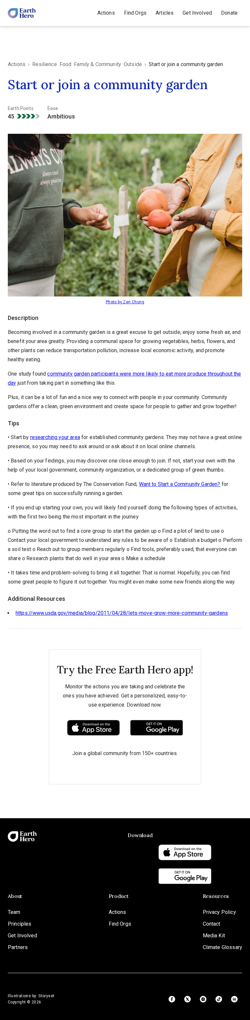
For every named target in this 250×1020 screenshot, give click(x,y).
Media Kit (214, 935)
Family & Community (97, 64)
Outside (133, 64)
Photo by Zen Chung (125, 302)
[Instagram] (203, 999)
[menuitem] (106, 13)
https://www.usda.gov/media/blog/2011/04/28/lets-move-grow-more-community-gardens (122, 613)
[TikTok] (219, 999)
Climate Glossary (222, 947)
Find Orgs (135, 13)
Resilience (44, 64)
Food (66, 64)
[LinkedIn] (234, 999)
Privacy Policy (219, 912)
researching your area (55, 437)
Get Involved (197, 13)
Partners (18, 947)
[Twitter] (187, 999)
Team (14, 912)
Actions (106, 13)
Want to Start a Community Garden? (179, 484)
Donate (229, 13)
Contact (211, 924)
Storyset (46, 996)
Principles (20, 924)
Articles (165, 13)
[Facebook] (172, 999)
